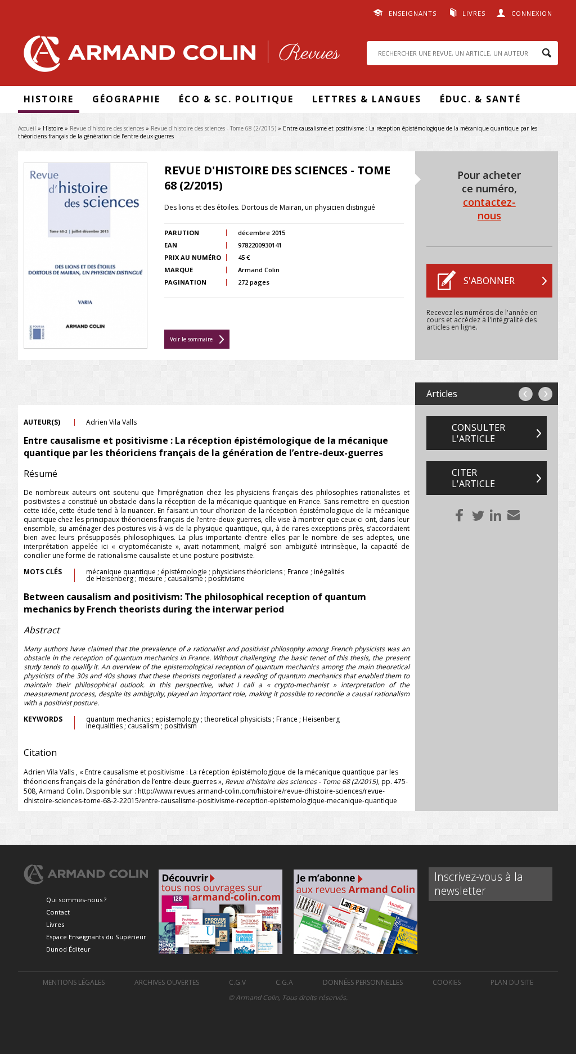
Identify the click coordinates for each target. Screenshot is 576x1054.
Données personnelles (363, 982)
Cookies (447, 982)
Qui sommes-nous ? (76, 899)
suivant (545, 394)
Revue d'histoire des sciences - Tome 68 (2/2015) (213, 128)
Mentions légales (74, 982)
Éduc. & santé (480, 99)
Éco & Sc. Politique (236, 99)
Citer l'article (473, 478)
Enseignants (412, 13)
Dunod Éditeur (68, 949)
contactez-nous (489, 208)
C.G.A (284, 982)
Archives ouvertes (166, 982)
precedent (526, 394)
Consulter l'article (478, 433)
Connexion (531, 13)
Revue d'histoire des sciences (107, 128)
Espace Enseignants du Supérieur (96, 937)
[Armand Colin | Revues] (179, 56)
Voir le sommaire (191, 339)
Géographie (126, 99)
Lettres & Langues (366, 99)
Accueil (27, 128)
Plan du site (511, 982)
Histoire (49, 99)
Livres (473, 13)
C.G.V (237, 982)
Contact (58, 912)
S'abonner (489, 280)
